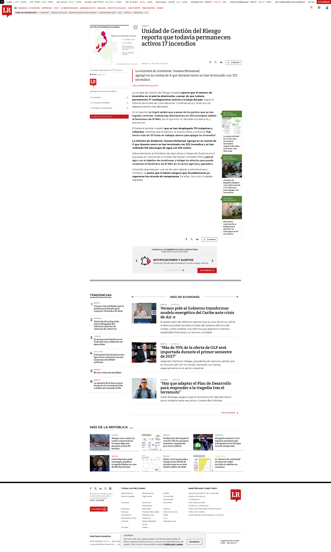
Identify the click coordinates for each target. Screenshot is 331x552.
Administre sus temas (102, 116)
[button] (135, 261)
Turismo (97, 336)
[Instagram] (106, 489)
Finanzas (124, 512)
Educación (98, 352)
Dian (120, 13)
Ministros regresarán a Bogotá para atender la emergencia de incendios (230, 227)
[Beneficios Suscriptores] (319, 7)
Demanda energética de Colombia (82, 13)
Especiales (146, 509)
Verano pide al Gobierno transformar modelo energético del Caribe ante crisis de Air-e (197, 312)
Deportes (219, 435)
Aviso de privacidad (197, 502)
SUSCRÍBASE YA (207, 270)
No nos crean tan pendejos (107, 372)
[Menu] (16, 8)
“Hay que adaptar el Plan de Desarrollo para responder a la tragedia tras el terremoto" (195, 388)
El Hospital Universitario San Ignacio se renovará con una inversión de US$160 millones (109, 358)
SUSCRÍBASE (324, 2)
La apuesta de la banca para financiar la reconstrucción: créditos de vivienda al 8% (108, 385)
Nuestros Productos (197, 496)
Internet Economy (128, 518)
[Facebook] (210, 62)
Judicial (114, 456)
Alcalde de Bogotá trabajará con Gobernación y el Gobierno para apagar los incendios (231, 186)
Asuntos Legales (128, 496)
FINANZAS (23, 8)
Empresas (125, 509)
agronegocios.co (119, 541)
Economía (167, 502)
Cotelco (127, 13)
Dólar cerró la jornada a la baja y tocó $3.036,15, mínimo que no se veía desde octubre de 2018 (175, 463)
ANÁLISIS (101, 8)
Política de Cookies (173, 544)
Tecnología (220, 456)
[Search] (311, 7)
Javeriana (44, 13)
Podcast (124, 521)
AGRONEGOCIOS (87, 8)
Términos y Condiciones (198, 506)
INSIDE (160, 8)
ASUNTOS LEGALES (116, 8)
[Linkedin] (221, 62)
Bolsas (166, 456)
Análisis (97, 369)
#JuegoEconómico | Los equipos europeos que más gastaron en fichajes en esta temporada (228, 442)
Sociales (124, 527)
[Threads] (111, 489)
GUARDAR (235, 62)
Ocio (165, 518)
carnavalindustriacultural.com (102, 544)
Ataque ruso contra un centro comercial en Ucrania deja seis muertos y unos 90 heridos (123, 443)
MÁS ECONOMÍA (228, 413)
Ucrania (114, 435)
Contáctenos (194, 499)
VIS (146, 13)
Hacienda (97, 318)
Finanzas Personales (150, 512)
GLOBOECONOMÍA (69, 8)
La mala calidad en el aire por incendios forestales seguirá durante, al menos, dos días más (231, 143)
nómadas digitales (59, 13)
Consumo (125, 502)
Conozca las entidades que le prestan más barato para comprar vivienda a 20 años (109, 308)
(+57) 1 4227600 (97, 500)
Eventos (166, 509)
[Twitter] (215, 62)
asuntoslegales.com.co (99, 541)
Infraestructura (148, 515)
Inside (165, 515)
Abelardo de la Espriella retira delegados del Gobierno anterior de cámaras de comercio (106, 325)
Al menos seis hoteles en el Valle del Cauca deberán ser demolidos (108, 342)
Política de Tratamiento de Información (205, 509)
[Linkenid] (101, 489)
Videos (145, 527)
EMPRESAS (47, 8)
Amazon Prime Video (107, 13)
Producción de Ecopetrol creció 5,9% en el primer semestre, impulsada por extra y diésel (176, 442)
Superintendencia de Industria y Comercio (206, 515)
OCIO (56, 8)
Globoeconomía (170, 512)
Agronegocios (127, 493)
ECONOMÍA (34, 8)
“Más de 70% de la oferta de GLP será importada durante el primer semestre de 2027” (196, 352)
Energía (166, 435)
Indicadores (126, 515)
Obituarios (146, 518)
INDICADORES (148, 8)
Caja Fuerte (147, 496)
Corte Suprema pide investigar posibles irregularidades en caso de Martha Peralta (124, 463)
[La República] (7, 11)
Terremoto (137, 13)
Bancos (97, 303)
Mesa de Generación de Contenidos (204, 493)
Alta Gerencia (147, 493)
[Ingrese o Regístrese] (327, 8)
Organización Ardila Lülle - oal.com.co (230, 542)
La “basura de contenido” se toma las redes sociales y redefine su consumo (228, 463)
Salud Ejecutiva (169, 521)
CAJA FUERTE (134, 8)
